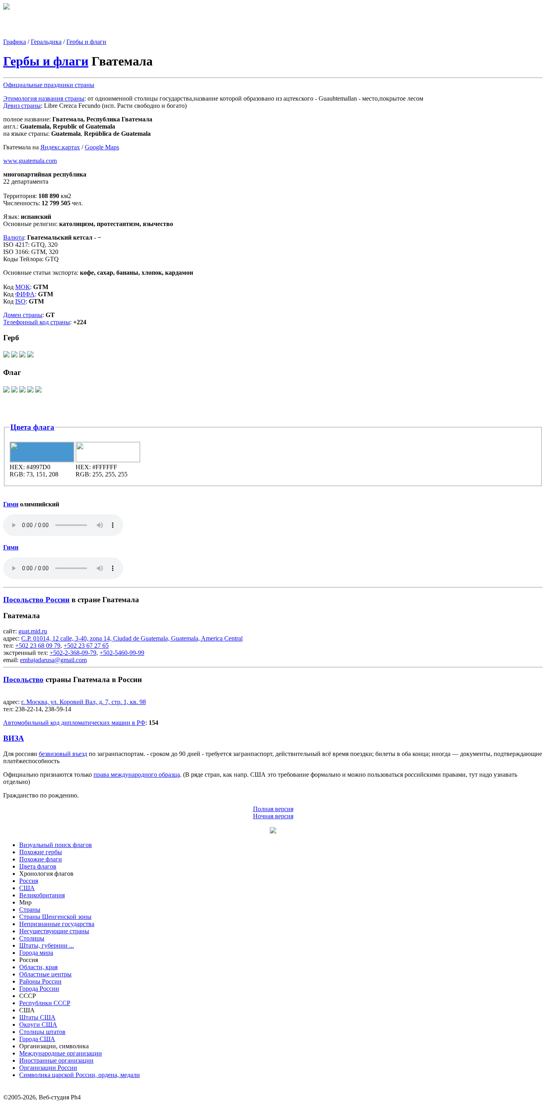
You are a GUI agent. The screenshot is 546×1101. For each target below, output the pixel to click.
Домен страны (22, 314)
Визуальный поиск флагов (55, 844)
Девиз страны (22, 105)
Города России (39, 988)
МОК (22, 287)
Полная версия (273, 808)
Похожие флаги (40, 859)
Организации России (48, 1067)
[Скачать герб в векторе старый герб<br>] (30, 356)
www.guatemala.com (30, 160)
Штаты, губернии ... (46, 945)
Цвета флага (32, 427)
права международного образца (137, 774)
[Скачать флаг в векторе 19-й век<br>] (22, 392)
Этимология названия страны (43, 98)
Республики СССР (44, 1003)
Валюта (13, 237)
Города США (37, 1039)
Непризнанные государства (56, 923)
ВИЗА (13, 738)
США (27, 888)
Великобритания (42, 895)
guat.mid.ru (32, 631)
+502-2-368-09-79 (73, 652)
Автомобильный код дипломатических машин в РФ (74, 722)
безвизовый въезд (63, 753)
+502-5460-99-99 (122, 652)
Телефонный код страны (36, 322)
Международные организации (60, 1053)
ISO (20, 301)
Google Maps (102, 147)
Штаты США (37, 1017)
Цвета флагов (37, 866)
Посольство (23, 679)
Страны (29, 909)
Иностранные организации (56, 1060)
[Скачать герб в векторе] (6, 356)
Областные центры (45, 974)
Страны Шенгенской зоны (55, 916)
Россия (28, 880)
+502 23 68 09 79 (37, 645)
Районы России (40, 981)
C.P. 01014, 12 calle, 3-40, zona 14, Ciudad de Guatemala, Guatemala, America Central (132, 638)
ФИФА (25, 294)
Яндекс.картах (60, 147)
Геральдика (46, 41)
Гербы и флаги (86, 41)
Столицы (31, 938)
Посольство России (36, 599)
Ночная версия (273, 816)
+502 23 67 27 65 (86, 645)
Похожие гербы (40, 852)
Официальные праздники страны (48, 84)
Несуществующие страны (54, 931)
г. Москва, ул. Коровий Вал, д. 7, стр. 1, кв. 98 (83, 701)
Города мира (36, 952)
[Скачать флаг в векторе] (6, 392)
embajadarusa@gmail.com (53, 660)
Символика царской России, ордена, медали (79, 1074)
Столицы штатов (42, 1031)
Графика (14, 41)
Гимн (10, 504)
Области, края (38, 967)
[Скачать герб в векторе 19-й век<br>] (22, 356)
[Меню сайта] (273, 831)
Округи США (38, 1024)
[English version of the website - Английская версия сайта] (6, 7)
